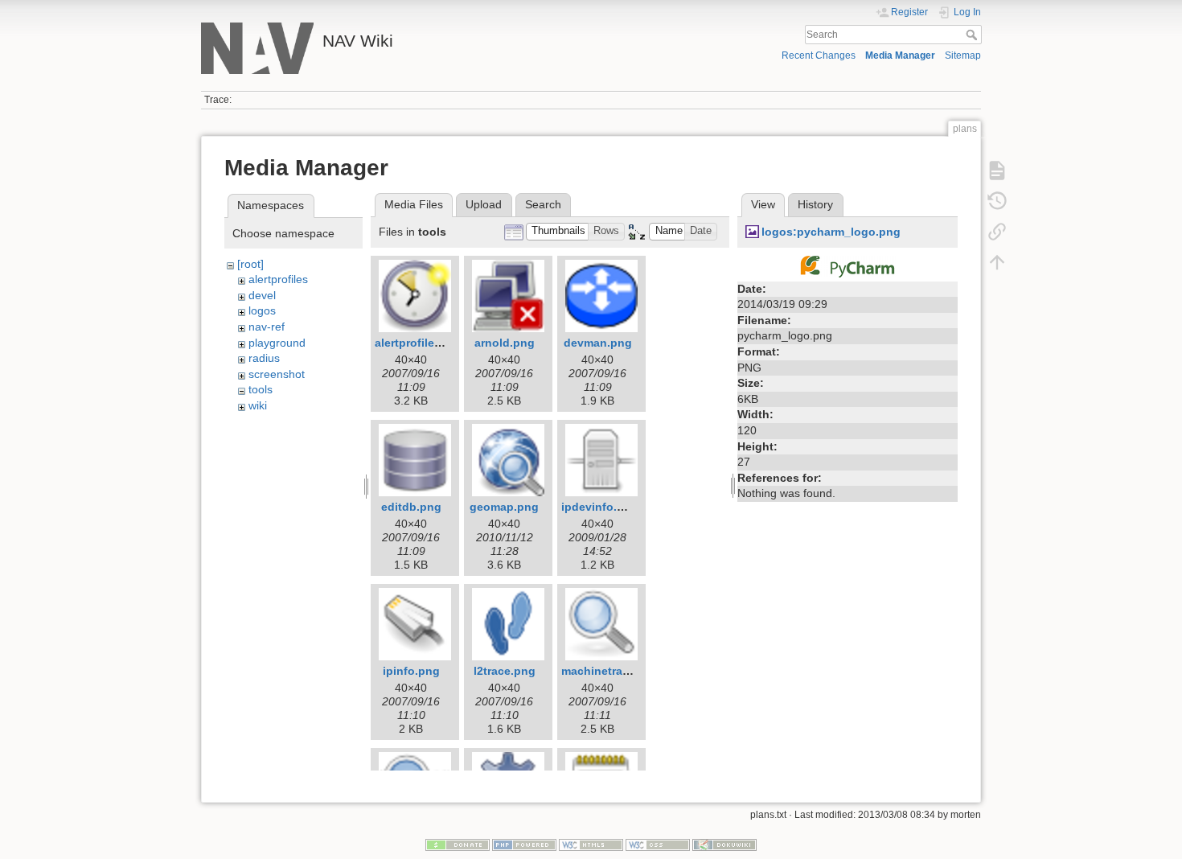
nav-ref (266, 326)
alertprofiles (278, 279)
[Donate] (457, 844)
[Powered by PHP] (524, 844)
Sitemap (963, 55)
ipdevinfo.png (599, 506)
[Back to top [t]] (997, 262)
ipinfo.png (411, 670)
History (815, 204)
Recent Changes (819, 55)
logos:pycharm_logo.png (831, 231)
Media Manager (900, 55)
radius (264, 357)
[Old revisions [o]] (997, 201)
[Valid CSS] (658, 844)
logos (262, 310)
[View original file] (847, 265)
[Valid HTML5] (591, 844)
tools (260, 389)
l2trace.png (505, 670)
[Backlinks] (997, 231)
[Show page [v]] (997, 170)
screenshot (276, 374)
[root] (250, 263)
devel (262, 295)
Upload (484, 204)
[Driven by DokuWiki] (724, 844)
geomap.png (504, 506)
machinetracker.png (615, 670)
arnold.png (504, 342)
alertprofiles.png (420, 342)
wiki (257, 405)
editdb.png (411, 506)
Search (973, 34)
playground (277, 342)
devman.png (598, 342)
